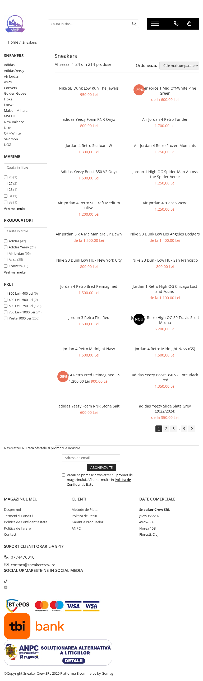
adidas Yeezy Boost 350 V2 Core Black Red (165, 377)
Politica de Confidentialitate (25, 522)
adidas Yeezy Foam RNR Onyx (89, 119)
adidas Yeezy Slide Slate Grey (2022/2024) (165, 409)
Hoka (8, 99)
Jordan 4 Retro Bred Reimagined (88, 286)
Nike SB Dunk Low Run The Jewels (89, 88)
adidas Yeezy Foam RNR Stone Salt (88, 406)
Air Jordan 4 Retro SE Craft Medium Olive (89, 205)
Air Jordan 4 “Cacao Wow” (165, 202)
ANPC (76, 528)
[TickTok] (5, 581)
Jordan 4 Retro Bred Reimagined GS (88, 374)
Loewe (9, 104)
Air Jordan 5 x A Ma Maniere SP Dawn (89, 234)
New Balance (14, 121)
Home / (15, 42)
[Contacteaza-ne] (176, 23)
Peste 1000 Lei (20, 318)
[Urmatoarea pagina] (191, 428)
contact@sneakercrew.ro (33, 564)
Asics (8, 82)
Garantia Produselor (87, 522)
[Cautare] (134, 24)
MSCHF (10, 116)
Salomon (11, 139)
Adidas (9, 64)
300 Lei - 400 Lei (21, 293)
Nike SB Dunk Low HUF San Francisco (165, 260)
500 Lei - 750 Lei (21, 305)
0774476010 (22, 557)
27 (10, 183)
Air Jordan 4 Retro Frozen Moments (165, 145)
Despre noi (12, 509)
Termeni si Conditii (18, 515)
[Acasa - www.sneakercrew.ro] (22, 24)
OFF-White (12, 133)
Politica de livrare (17, 528)
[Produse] (155, 25)
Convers (10, 87)
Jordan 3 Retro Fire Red (88, 317)
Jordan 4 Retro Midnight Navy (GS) (165, 348)
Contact (10, 534)
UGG (7, 144)
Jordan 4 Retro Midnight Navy (89, 348)
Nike (7, 127)
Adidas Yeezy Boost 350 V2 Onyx (89, 171)
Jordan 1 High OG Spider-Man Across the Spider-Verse (165, 174)
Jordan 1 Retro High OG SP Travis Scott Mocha (165, 320)
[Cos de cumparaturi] (189, 23)
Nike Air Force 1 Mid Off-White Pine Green (165, 91)
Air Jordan (11, 76)
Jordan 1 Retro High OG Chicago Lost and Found (165, 289)
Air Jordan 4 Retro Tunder (165, 119)
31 (10, 195)
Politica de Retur (84, 515)
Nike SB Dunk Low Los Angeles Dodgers (165, 234)
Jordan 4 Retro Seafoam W (89, 145)
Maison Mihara (15, 110)
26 (10, 177)
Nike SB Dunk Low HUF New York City (89, 260)
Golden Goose (15, 93)
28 (10, 189)
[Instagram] (5, 587)
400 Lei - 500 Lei (21, 299)
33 (10, 202)
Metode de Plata (85, 509)
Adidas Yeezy (14, 70)
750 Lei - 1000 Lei (22, 312)
